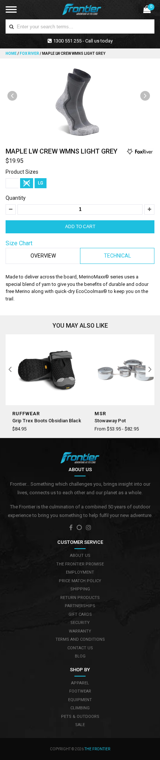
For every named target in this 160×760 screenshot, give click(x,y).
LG (40, 183)
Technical (117, 256)
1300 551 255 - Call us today (83, 41)
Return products (80, 597)
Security (80, 622)
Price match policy (80, 580)
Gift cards (80, 614)
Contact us (80, 648)
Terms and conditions (80, 639)
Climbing (80, 708)
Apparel (80, 683)
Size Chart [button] (19, 243)
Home (11, 53)
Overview (43, 256)
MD (26, 183)
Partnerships (80, 605)
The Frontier (97, 749)
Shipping (80, 589)
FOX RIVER (29, 53)
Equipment (80, 699)
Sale (80, 724)
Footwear (80, 691)
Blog (80, 656)
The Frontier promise (80, 564)
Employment (80, 572)
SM (12, 183)
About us (80, 555)
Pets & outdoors (80, 716)
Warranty (80, 631)
